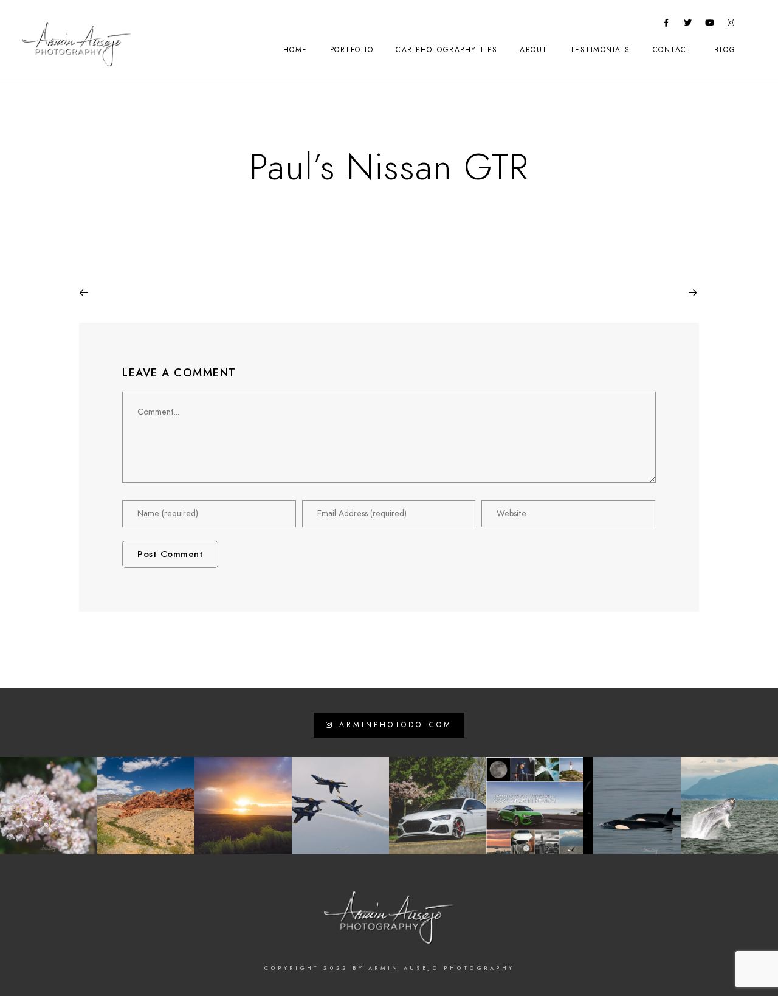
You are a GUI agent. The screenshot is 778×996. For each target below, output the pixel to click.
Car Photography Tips (446, 50)
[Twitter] (688, 25)
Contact (672, 50)
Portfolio (352, 50)
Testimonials (600, 50)
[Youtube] (710, 25)
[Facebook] (667, 25)
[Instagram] (731, 25)
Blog (724, 50)
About (534, 50)
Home (295, 50)
